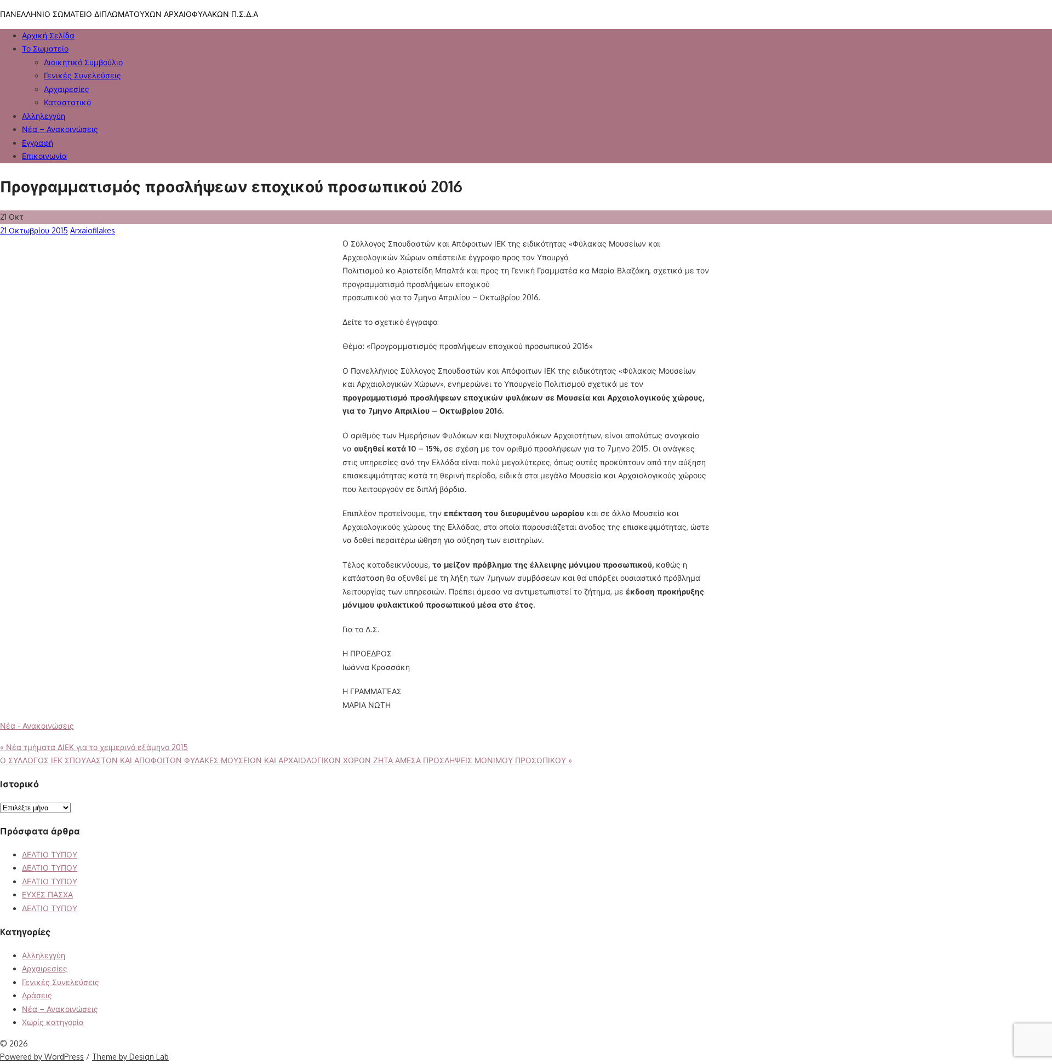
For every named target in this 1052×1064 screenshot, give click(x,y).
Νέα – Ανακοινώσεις (60, 129)
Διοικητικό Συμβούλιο (83, 62)
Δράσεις (37, 995)
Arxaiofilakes (92, 230)
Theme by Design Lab (130, 1056)
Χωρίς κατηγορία (53, 1022)
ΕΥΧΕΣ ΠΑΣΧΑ (47, 894)
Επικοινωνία (44, 156)
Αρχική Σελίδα (48, 35)
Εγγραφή (37, 142)
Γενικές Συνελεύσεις (60, 982)
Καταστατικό (67, 102)
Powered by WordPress (42, 1056)
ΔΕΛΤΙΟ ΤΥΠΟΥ (49, 854)
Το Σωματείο (45, 48)
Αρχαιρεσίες (66, 89)
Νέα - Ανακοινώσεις (37, 725)
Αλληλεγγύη (43, 955)
